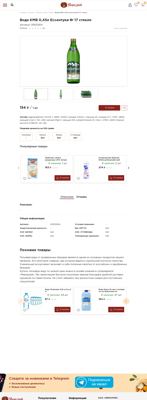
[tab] (67, 197)
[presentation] (18, 168)
